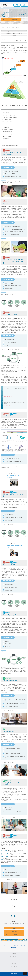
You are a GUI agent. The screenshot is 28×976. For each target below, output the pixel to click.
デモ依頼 (14, 928)
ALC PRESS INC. (14, 966)
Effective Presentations (8, 121)
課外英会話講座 (6, 138)
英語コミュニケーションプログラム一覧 (14, 33)
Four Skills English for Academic (10, 117)
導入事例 (14, 35)
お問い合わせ (14, 934)
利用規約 (14, 953)
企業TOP (10, 945)
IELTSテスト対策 (7, 119)
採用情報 (14, 947)
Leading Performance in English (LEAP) (11, 123)
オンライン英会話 (14, 969)
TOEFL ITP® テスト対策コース (14, 546)
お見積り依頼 (14, 931)
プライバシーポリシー (14, 956)
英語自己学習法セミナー (8, 112)
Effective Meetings (7, 136)
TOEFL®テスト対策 (7, 131)
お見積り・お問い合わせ (11, 19)
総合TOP (5, 945)
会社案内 (23, 945)
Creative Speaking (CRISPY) (9, 134)
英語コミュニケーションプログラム (14, 31)
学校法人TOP (16, 945)
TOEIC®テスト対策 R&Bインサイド (11, 115)
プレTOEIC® (6, 127)
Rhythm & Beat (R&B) (8, 129)
